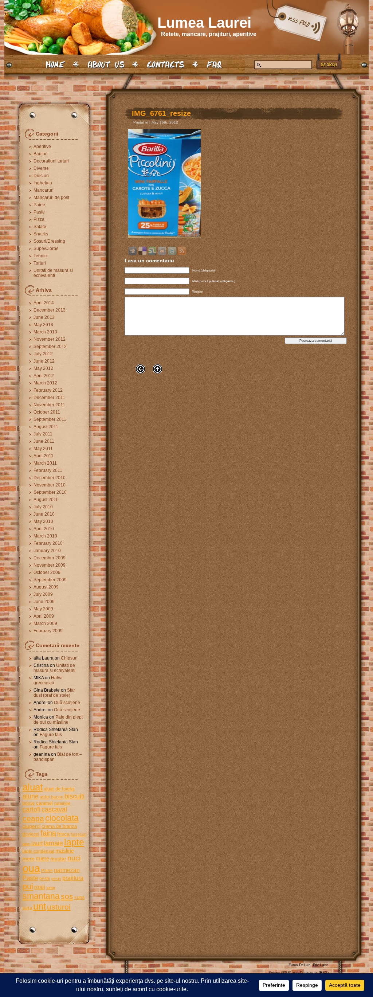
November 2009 (50, 565)
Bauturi (41, 153)
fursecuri (78, 834)
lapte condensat (38, 851)
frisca (63, 834)
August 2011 (46, 426)
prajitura (72, 878)
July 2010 (43, 506)
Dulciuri (41, 175)
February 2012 (48, 390)
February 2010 (48, 543)
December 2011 (49, 397)
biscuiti (74, 796)
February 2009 (48, 630)
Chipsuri (69, 658)
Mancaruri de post (51, 197)
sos (67, 896)
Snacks (41, 233)
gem (26, 844)
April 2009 (44, 616)
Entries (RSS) (279, 972)
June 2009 (44, 601)
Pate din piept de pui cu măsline (58, 720)
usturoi (59, 907)
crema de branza (59, 826)
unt (39, 906)
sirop (50, 887)
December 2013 (50, 310)
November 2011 (49, 404)
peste (44, 878)
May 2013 (43, 324)
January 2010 (47, 550)
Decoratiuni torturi (51, 161)
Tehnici (41, 255)
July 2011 (43, 434)
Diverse (41, 168)
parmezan (67, 870)
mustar (58, 858)
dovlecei (31, 834)
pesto (56, 878)
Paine (39, 204)
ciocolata (62, 818)
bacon (57, 796)
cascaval (54, 809)
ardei (45, 796)
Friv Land (321, 965)
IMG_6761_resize (161, 113)
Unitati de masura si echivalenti (53, 273)
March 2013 (45, 332)
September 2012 (50, 346)
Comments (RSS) (314, 972)
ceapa (33, 818)
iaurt (37, 843)
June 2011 (44, 441)
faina (48, 833)
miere (42, 858)
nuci (74, 858)
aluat (33, 787)
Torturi (40, 263)
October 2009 (47, 572)
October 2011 (47, 412)
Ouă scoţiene (67, 702)
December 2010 (50, 477)
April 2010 (44, 528)
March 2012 (45, 383)
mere (29, 858)
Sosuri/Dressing (49, 241)
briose (29, 803)
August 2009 (46, 587)
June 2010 (44, 514)
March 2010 (45, 536)
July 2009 (43, 594)
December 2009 (50, 557)
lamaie (53, 843)
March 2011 (45, 463)
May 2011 (43, 448)
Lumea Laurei (204, 23)
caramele (62, 803)
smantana (41, 896)
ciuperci (31, 826)
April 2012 (44, 375)
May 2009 (43, 608)
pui (28, 886)
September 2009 (50, 579)
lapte (74, 842)
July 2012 (43, 353)
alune (31, 796)
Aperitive (42, 146)
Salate (40, 226)
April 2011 (44, 455)
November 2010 (50, 485)
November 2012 (50, 339)
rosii (39, 887)
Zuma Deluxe (299, 965)
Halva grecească (48, 680)
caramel (44, 803)
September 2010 (50, 492)
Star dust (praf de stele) (54, 693)
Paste (39, 212)
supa (79, 897)
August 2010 (46, 499)
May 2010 (43, 521)
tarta (27, 908)
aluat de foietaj (59, 788)
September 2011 (50, 419)
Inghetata (43, 182)
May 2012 (43, 368)
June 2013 (44, 317)
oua (31, 868)
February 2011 (48, 470)
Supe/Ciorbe (46, 248)
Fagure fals (51, 734)
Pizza (39, 219)
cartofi (31, 809)
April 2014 (44, 302)
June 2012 (44, 361)
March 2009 (45, 623)
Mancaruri (44, 190)
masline (64, 851)
